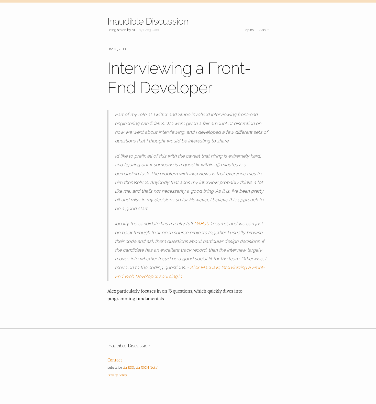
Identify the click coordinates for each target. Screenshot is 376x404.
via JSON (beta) (147, 367)
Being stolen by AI (121, 30)
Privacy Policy (117, 375)
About (264, 30)
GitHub (201, 223)
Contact (114, 360)
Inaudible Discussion (148, 21)
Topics (248, 30)
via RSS (128, 367)
